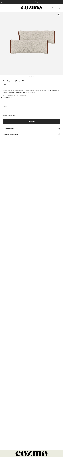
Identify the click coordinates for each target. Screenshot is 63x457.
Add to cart (32, 121)
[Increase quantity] (12, 110)
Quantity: (5, 106)
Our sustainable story (16, 392)
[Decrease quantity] (5, 110)
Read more (14, 312)
